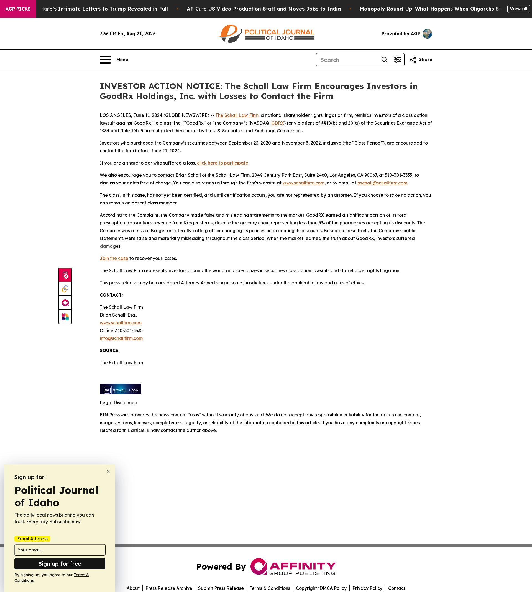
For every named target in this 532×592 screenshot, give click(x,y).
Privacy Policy (367, 588)
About (133, 588)
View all (518, 8)
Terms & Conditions (270, 588)
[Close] (108, 471)
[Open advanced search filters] (397, 59)
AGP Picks (18, 9)
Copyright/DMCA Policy (321, 588)
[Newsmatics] (65, 317)
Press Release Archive (168, 588)
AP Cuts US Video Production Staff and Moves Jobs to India (264, 9)
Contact (396, 588)
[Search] (384, 59)
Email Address (32, 539)
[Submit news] (65, 275)
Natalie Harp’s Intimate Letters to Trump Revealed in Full (93, 9)
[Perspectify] (65, 289)
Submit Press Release (221, 588)
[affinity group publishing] (65, 303)
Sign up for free (60, 563)
